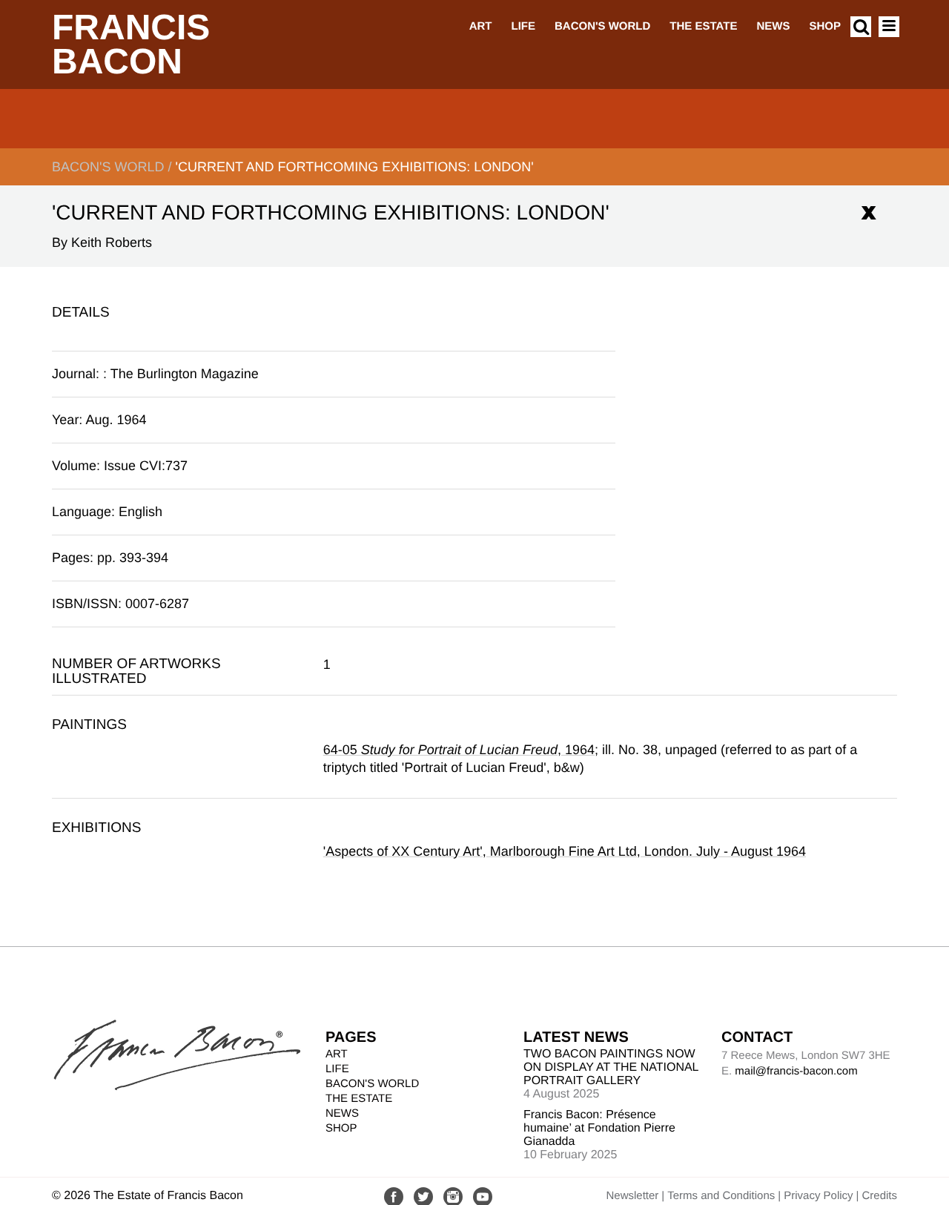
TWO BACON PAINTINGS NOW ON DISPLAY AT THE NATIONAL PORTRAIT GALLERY (610, 1067)
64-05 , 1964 (459, 749)
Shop (825, 26)
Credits (879, 1195)
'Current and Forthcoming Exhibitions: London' (354, 166)
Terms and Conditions (721, 1195)
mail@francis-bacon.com (796, 1071)
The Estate (703, 26)
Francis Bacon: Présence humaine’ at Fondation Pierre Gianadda (599, 1128)
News (773, 26)
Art (480, 26)
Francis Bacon (131, 45)
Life (523, 26)
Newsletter (632, 1195)
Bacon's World (602, 26)
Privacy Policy (818, 1195)
